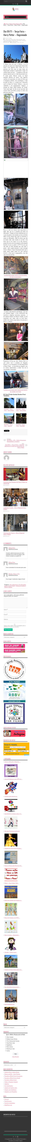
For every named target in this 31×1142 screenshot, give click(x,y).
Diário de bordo (19, 39)
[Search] (26, 1)
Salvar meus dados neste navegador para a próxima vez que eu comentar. (15, 626)
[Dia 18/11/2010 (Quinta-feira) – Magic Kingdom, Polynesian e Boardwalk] (10, 1002)
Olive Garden (10, 1037)
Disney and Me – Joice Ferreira (12, 1074)
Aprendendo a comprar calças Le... (13, 813)
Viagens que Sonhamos (10, 1089)
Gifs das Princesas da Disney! (12, 831)
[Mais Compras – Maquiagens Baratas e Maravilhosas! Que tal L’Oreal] (10, 950)
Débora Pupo (12, 548)
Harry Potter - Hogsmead (11, 40)
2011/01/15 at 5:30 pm (13, 575)
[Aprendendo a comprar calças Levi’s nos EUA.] (10, 829)
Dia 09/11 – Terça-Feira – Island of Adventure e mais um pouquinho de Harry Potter (14, 445)
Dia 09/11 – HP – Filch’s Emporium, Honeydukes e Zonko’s (16, 440)
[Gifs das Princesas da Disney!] (10, 846)
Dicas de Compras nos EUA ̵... (12, 917)
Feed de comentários (9, 1103)
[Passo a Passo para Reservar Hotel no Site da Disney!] (10, 881)
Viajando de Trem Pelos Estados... (13, 848)
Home (6, 23)
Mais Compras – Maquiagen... (11, 935)
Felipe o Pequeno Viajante (11, 1082)
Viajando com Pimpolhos (10, 1091)
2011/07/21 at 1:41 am (13, 563)
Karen (10, 38)
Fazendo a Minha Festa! (10, 1080)
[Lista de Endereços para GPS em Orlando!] (10, 794)
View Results (15, 1056)
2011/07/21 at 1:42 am (13, 549)
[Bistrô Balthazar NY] (10, 1019)
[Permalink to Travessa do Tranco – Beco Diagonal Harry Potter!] (15, 531)
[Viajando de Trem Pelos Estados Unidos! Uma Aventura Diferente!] (10, 863)
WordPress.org (8, 1105)
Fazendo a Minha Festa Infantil (12, 1078)
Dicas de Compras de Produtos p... (13, 900)
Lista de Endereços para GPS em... (13, 779)
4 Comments (14, 42)
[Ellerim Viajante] (15, 10)
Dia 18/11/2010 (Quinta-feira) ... (12, 987)
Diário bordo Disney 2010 (15, 23)
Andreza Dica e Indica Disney (11, 1072)
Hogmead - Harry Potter (12, 41)
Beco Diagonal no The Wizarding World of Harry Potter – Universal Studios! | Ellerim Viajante (15, 586)
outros (8, 1050)
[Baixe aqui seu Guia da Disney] (14, 647)
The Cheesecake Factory (13, 1041)
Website (6, 619)
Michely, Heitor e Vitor (14, 574)
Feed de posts (8, 1101)
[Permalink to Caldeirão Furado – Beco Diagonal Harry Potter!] (15, 505)
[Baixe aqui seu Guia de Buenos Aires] (14, 652)
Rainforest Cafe (11, 1048)
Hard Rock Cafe (11, 1043)
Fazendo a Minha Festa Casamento (13, 1076)
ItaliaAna (6, 1084)
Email (5, 614)
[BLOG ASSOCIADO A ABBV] (14, 680)
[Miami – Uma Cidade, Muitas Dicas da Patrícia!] (10, 898)
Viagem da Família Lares (10, 1087)
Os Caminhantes (8, 1086)
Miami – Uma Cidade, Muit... (11, 883)
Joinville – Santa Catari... (10, 952)
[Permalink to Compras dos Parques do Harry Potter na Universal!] (15, 480)
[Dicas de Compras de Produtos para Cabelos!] (10, 915)
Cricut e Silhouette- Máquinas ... (12, 761)
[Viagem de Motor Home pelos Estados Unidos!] (10, 985)
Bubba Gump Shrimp (12, 1039)
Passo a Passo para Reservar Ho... (13, 865)
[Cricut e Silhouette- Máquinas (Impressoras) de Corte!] (10, 777)
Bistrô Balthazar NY (9, 1004)
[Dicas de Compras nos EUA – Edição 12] (10, 933)
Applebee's (9, 1045)
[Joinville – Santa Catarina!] (10, 967)
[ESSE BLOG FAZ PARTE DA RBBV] (14, 702)
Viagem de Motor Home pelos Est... (13, 969)
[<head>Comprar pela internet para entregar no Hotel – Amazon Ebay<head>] (10, 811)
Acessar (6, 1099)
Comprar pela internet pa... (11, 796)
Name (5, 609)
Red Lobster (10, 1047)
